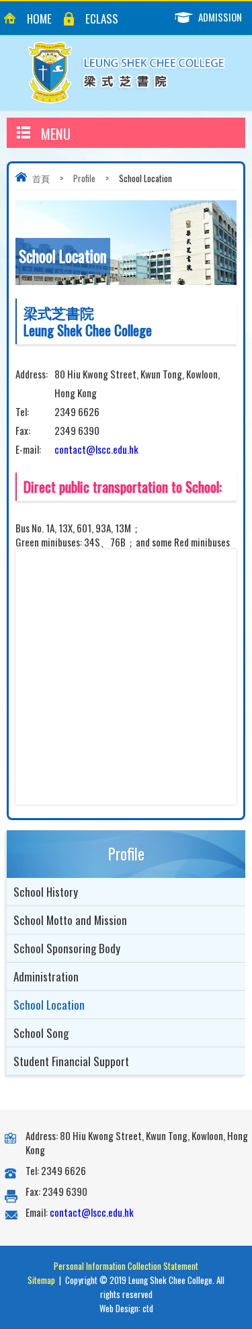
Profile (84, 178)
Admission (220, 16)
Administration (46, 976)
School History (45, 891)
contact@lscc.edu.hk (96, 449)
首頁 (41, 178)
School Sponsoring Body (66, 948)
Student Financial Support (71, 1061)
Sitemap (41, 1280)
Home (39, 18)
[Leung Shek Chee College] (126, 73)
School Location (49, 1004)
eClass (101, 18)
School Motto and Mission (70, 920)
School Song (41, 1032)
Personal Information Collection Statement (126, 1266)
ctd (147, 1308)
